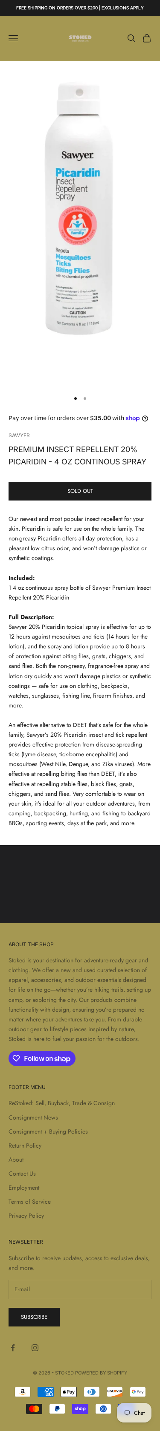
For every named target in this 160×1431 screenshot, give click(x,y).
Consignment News (33, 1117)
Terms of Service (30, 1201)
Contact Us (22, 1173)
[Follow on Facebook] (13, 1347)
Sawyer (19, 435)
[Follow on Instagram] (35, 1347)
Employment (24, 1187)
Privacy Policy (26, 1215)
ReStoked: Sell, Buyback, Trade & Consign (62, 1103)
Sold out (80, 491)
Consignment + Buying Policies (48, 1131)
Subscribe (34, 1317)
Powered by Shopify (101, 1373)
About (16, 1159)
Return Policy (25, 1145)
